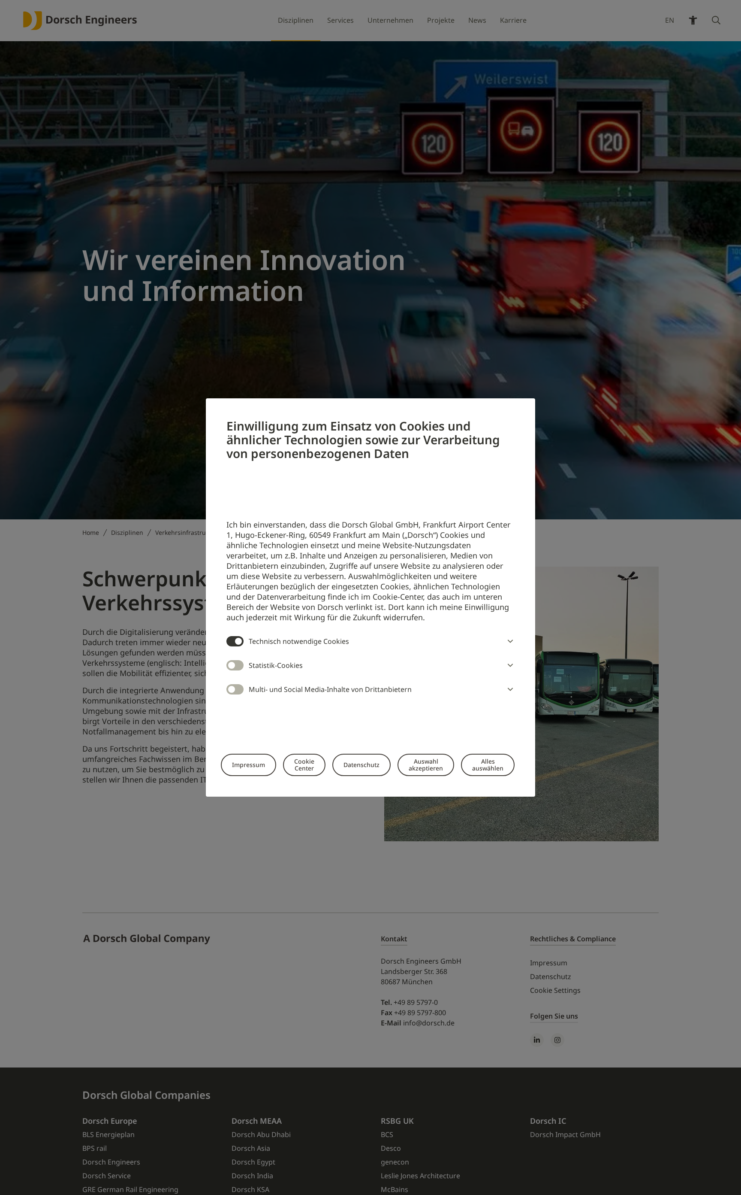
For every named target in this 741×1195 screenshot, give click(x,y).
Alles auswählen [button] (487, 764)
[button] (509, 641)
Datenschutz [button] (361, 765)
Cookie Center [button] (304, 764)
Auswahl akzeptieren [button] (426, 764)
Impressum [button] (248, 765)
